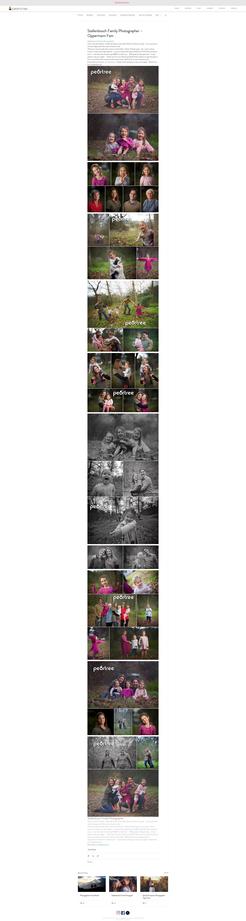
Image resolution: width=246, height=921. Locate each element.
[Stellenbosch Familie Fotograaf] (123, 884)
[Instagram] (118, 913)
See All (166, 873)
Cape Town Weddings (145, 15)
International (113, 15)
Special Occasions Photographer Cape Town (154, 896)
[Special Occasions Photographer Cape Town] (154, 884)
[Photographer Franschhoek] (92, 884)
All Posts (80, 15)
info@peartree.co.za (126, 918)
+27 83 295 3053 (138, 918)
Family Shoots (101, 15)
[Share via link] (98, 856)
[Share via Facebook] (88, 856)
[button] (166, 15)
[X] (128, 913)
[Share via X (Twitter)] (93, 856)
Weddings (90, 15)
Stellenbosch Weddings (127, 15)
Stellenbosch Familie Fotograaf (122, 895)
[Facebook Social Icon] (123, 913)
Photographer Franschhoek (89, 895)
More (157, 15)
